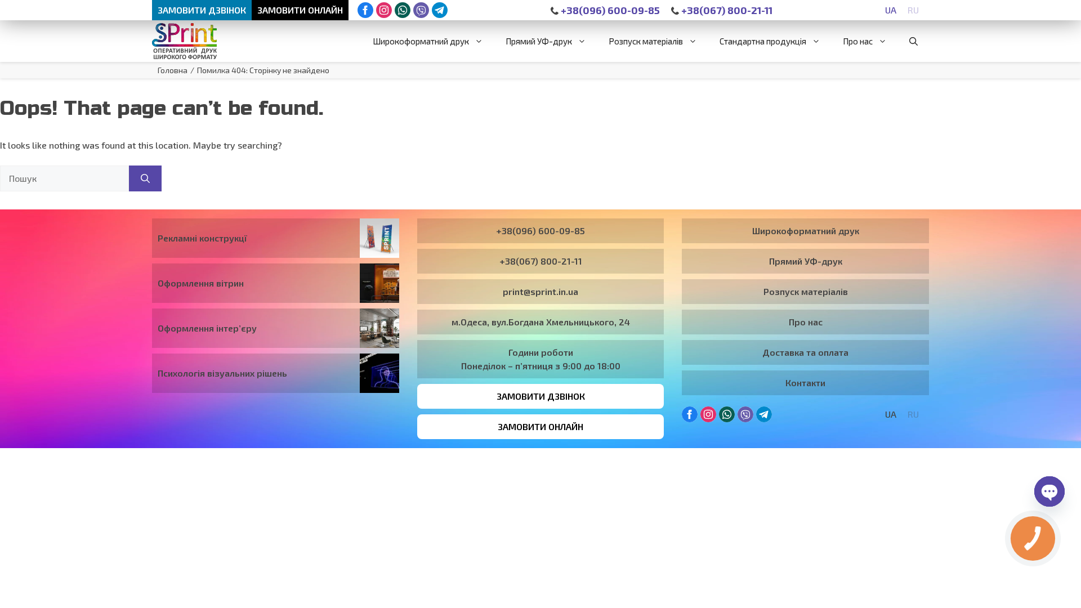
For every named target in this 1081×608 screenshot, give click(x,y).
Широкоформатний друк (421, 41)
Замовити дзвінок (202, 10)
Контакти (805, 382)
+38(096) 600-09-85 (609, 10)
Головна (172, 70)
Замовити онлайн (300, 10)
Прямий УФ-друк (539, 41)
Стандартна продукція (763, 41)
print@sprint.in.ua (540, 291)
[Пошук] (145, 178)
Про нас (858, 41)
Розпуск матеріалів (646, 41)
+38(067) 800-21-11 (725, 10)
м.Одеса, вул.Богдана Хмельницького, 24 (541, 321)
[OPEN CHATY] (1049, 491)
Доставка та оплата (805, 352)
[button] (913, 41)
